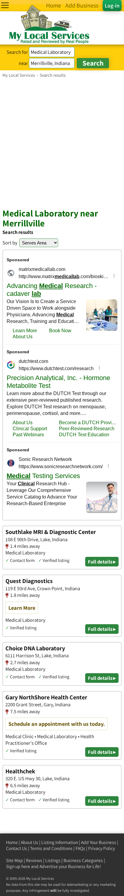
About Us (29, 842)
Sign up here (18, 866)
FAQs (80, 848)
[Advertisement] (62, 143)
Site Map (14, 860)
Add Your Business (98, 842)
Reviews (34, 860)
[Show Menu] (5, 5)
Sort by (9, 242)
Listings (52, 860)
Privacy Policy (101, 848)
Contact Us (16, 848)
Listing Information (59, 842)
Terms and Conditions (51, 848)
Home (12, 842)
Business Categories (83, 860)
